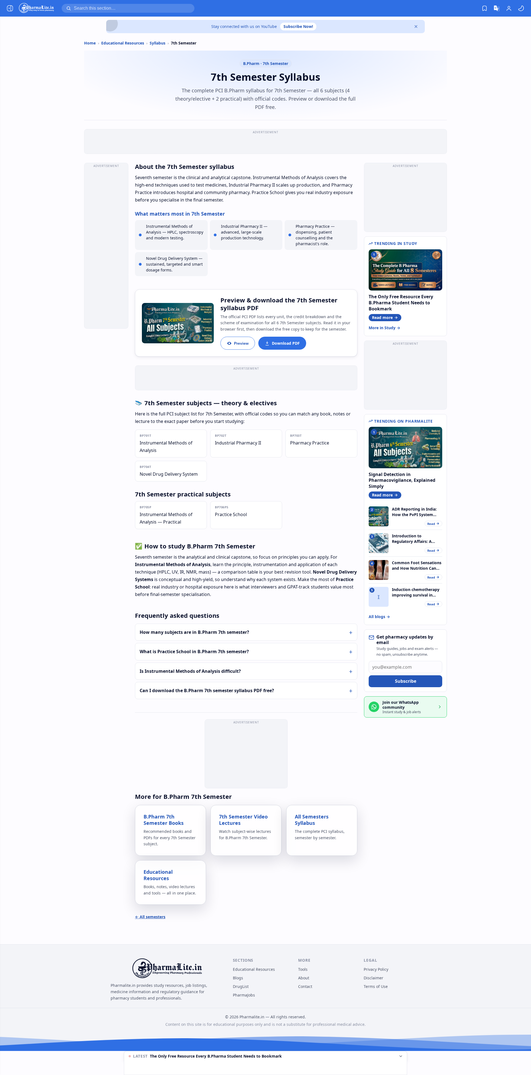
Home (90, 43)
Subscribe (405, 681)
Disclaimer (373, 977)
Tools (303, 969)
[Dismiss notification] (416, 26)
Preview (241, 343)
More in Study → (384, 327)
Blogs (238, 977)
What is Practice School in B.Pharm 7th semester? (194, 651)
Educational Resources (122, 43)
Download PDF (286, 343)
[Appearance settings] (521, 8)
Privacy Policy (376, 969)
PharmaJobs (244, 995)
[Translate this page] (496, 8)
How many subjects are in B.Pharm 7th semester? (194, 632)
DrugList (241, 986)
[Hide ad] (401, 1056)
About (303, 977)
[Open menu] (9, 8)
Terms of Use (376, 986)
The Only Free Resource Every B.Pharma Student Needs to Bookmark (216, 1056)
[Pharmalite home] (36, 8)
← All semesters (150, 916)
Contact (305, 986)
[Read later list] (484, 8)
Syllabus (157, 43)
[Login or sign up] (508, 8)
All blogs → (379, 616)
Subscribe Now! (298, 26)
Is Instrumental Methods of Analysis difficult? (190, 671)
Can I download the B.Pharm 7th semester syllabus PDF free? (207, 690)
